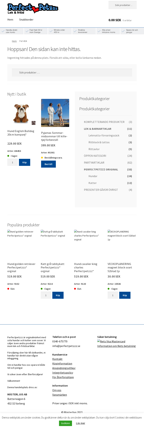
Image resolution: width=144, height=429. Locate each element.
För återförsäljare (63, 377)
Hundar (93, 176)
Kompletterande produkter (104, 122)
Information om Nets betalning (116, 346)
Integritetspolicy (62, 372)
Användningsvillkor (64, 368)
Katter (93, 183)
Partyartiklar (94, 162)
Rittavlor (94, 149)
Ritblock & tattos (99, 142)
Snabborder (26, 19)
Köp (24, 162)
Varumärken (59, 394)
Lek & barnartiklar (97, 128)
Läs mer (80, 423)
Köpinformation (62, 363)
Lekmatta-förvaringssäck (104, 135)
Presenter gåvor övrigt (101, 189)
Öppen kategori (95, 155)
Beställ (48, 164)
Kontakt (57, 359)
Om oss (56, 390)
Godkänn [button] (65, 423)
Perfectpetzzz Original (101, 169)
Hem (10, 19)
